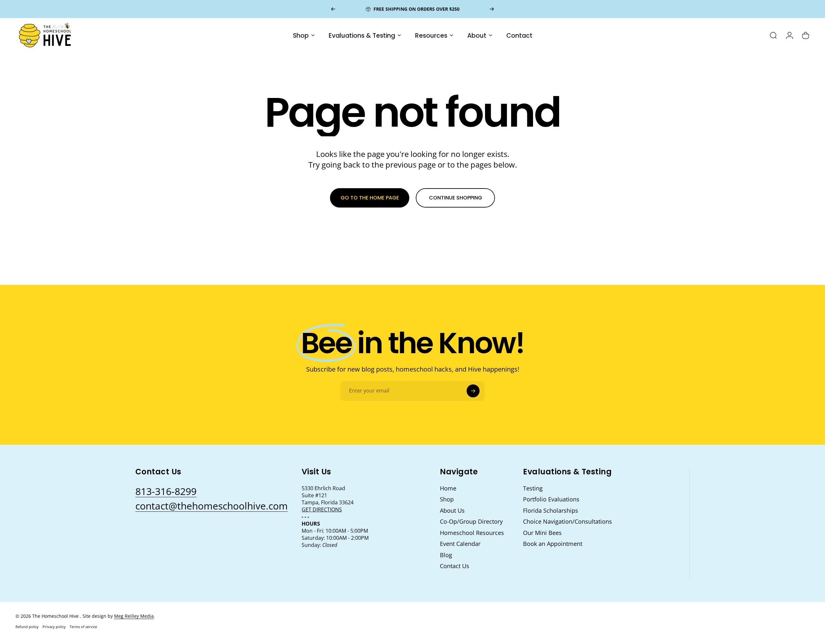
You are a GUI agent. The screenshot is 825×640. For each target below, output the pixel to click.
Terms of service (83, 626)
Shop (447, 499)
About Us (452, 510)
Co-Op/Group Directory (471, 521)
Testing (533, 488)
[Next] (492, 9)
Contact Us (454, 566)
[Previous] (333, 9)
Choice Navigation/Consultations (567, 521)
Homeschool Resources (472, 533)
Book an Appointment (552, 544)
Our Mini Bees (542, 533)
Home (448, 488)
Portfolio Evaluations (551, 499)
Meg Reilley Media (134, 616)
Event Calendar (460, 544)
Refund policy (27, 626)
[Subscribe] (473, 390)
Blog (446, 555)
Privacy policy (54, 626)
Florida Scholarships (550, 510)
